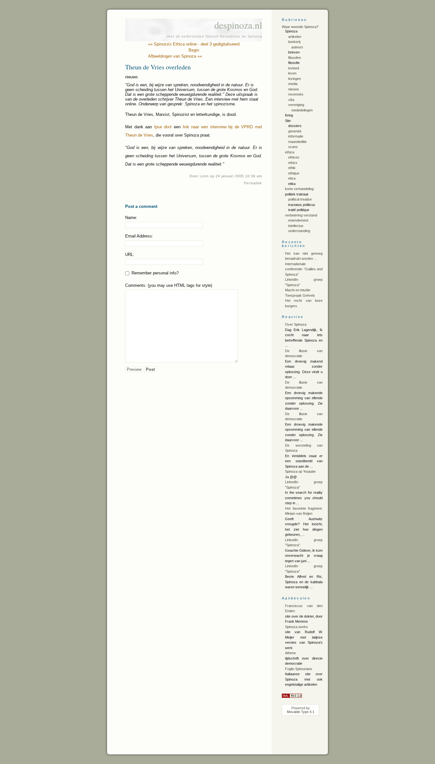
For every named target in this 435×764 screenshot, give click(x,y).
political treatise (300, 199)
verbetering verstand (301, 215)
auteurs (297, 47)
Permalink (253, 183)
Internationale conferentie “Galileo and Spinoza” (304, 269)
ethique (293, 173)
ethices (293, 157)
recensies (295, 94)
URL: (129, 254)
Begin (194, 50)
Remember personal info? (154, 273)
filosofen (294, 58)
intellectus (295, 226)
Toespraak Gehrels (300, 295)
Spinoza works (296, 627)
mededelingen (302, 110)
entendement (298, 220)
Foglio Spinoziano (298, 669)
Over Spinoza (295, 324)
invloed (293, 68)
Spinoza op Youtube (300, 471)
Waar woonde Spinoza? (300, 27)
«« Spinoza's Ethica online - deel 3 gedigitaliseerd (193, 44)
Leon (204, 176)
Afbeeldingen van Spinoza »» (175, 56)
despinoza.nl (238, 24)
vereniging (296, 105)
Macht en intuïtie (297, 290)
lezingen (294, 79)
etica (292, 178)
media (292, 84)
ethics (292, 163)
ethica (289, 152)
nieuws (293, 89)
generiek (295, 131)
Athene (290, 653)
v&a (291, 100)
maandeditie (297, 142)
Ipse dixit (163, 126)
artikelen (294, 37)
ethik (292, 168)
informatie (295, 136)
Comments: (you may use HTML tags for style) (168, 285)
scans (293, 147)
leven (292, 73)
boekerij (294, 42)
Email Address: (139, 236)
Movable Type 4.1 (300, 712)
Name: (131, 217)
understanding (299, 231)
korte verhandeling (299, 189)
